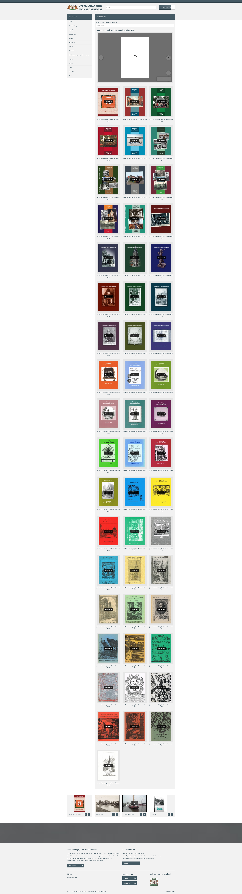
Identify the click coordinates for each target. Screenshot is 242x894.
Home (70, 21)
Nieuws (71, 38)
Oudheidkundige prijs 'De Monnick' (79, 55)
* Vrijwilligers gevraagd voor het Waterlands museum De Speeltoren (142, 856)
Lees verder (72, 865)
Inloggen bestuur (72, 877)
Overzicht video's (129, 815)
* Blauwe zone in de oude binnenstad (133, 853)
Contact (71, 76)
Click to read (108, 101)
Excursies (71, 51)
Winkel (71, 59)
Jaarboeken (72, 34)
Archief (71, 63)
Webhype (172, 891)
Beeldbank (72, 42)
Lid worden (165, 7)
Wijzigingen (127, 883)
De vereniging (73, 26)
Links (70, 67)
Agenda (71, 30)
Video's (71, 46)
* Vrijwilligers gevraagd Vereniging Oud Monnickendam (138, 858)
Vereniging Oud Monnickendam (90, 7)
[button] (89, 814)
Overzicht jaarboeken (75, 815)
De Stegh (71, 71)
